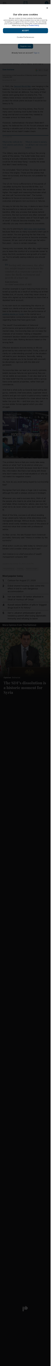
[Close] (47, 8)
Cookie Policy (34, 25)
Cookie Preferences (25, 37)
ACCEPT (25, 31)
